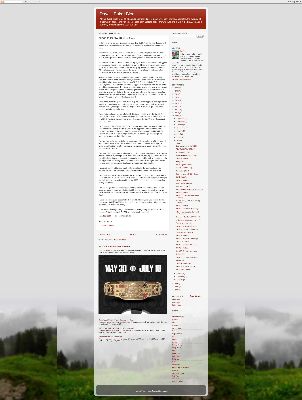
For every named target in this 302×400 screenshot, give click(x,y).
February (180, 277)
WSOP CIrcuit (177, 382)
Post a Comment (108, 225)
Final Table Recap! (183, 270)
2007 (177, 287)
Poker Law (176, 359)
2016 (177, 97)
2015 (177, 100)
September (181, 128)
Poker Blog (176, 353)
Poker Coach (177, 356)
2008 (177, 284)
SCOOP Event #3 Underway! (187, 257)
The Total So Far (182, 242)
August (179, 131)
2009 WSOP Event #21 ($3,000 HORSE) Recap (116, 328)
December (181, 118)
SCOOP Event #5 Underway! (187, 239)
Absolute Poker (178, 317)
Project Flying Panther (180, 367)
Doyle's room (177, 334)
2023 (177, 88)
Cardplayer (176, 302)
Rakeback (176, 370)
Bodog (174, 322)
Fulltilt (174, 339)
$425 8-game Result (183, 165)
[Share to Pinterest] (129, 216)
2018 (177, 94)
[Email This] (120, 216)
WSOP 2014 (176, 379)
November (181, 122)
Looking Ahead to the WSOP (186, 146)
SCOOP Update (182, 158)
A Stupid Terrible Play (184, 168)
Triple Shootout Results (185, 232)
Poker (174, 350)
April (178, 143)
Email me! (176, 299)
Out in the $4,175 (182, 171)
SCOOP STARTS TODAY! (185, 266)
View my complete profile (181, 79)
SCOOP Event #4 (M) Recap (187, 245)
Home (133, 234)
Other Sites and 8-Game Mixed (110, 337)
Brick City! (180, 260)
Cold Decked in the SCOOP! (186, 155)
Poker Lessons (177, 362)
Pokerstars (176, 365)
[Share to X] (125, 216)
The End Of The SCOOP (185, 149)
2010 (177, 113)
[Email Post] (116, 216)
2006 (177, 290)
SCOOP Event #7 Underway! (187, 229)
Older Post (161, 234)
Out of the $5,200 (182, 152)
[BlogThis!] (123, 216)
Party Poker (176, 348)
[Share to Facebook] (127, 216)
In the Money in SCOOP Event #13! (189, 189)
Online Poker (177, 345)
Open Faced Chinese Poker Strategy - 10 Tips (116, 320)
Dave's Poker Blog (117, 13)
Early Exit (179, 161)
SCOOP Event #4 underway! (186, 251)
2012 (177, 106)
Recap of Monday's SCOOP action (189, 217)
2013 (177, 103)
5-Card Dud (180, 254)
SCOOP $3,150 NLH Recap (186, 226)
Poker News (176, 305)
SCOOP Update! (182, 180)
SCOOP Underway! (183, 263)
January (180, 280)
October (180, 125)
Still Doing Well (181, 177)
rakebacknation (178, 373)
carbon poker (177, 328)
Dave (185, 51)
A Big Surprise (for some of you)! (188, 220)
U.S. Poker (176, 376)
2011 (177, 109)
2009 (177, 116)
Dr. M (174, 336)
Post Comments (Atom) (117, 239)
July (178, 134)
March (179, 274)
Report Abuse (196, 296)
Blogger (164, 391)
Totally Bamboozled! (183, 223)
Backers (175, 319)
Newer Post (104, 234)
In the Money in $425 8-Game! (187, 174)
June (179, 137)
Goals (174, 342)
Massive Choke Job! (183, 186)
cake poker (176, 325)
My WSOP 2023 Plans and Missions (114, 246)
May (178, 140)
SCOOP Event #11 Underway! (187, 209)
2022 (177, 91)
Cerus (174, 331)
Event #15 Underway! (184, 183)
